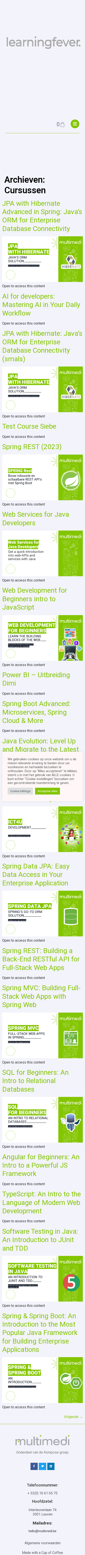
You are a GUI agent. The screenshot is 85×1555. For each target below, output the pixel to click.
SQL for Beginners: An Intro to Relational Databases (35, 1080)
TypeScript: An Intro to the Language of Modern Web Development (41, 1202)
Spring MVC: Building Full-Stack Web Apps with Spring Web (41, 996)
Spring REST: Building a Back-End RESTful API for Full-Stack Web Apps (41, 959)
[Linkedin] (51, 1466)
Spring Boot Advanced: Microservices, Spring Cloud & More (36, 712)
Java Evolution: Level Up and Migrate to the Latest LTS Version (40, 749)
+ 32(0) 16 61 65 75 (42, 1493)
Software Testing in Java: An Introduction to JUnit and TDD (40, 1239)
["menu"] (75, 123)
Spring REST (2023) (32, 446)
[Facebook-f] (34, 1466)
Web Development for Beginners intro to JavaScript (34, 598)
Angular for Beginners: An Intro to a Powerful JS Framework (41, 1165)
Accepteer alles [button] (47, 791)
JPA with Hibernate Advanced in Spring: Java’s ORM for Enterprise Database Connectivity (42, 216)
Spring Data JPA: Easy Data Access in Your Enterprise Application (36, 874)
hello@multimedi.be (42, 1531)
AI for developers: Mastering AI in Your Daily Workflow (41, 304)
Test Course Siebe (29, 426)
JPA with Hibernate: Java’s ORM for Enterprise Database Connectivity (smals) (42, 346)
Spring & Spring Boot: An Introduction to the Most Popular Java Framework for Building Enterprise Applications (40, 1333)
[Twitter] (42, 1466)
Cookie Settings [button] (20, 791)
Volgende (73, 1417)
